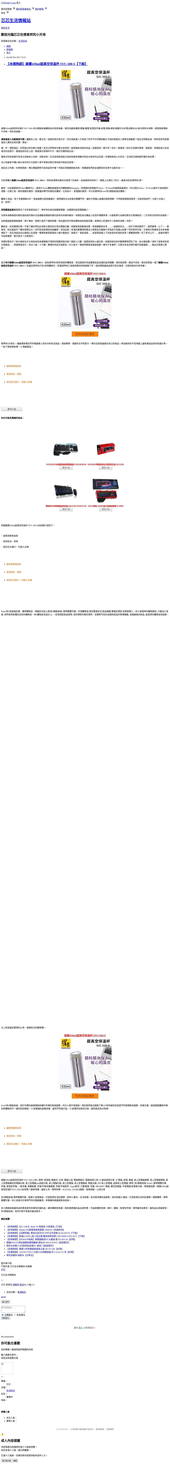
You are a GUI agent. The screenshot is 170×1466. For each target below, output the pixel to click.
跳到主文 (5, 28)
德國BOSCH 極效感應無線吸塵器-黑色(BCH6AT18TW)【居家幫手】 (38, 1242)
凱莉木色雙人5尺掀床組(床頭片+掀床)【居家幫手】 (30, 1246)
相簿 (8, 46)
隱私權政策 (100, 1429)
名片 (8, 53)
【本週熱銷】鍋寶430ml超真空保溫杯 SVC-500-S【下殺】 (47, 64)
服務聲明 (110, 1429)
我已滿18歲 (6, 1461)
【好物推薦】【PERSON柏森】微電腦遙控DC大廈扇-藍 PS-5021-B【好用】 (41, 1239)
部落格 (9, 49)
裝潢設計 (22, 1292)
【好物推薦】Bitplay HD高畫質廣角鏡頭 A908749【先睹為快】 (35, 1230)
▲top (3, 1297)
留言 (22, 1285)
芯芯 (3, 1269)
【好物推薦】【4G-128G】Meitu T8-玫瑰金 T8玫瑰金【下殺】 (34, 1227)
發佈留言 (5, 1318)
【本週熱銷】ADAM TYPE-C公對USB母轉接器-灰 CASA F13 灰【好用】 (40, 1252)
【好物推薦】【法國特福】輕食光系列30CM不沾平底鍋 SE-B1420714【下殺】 (42, 1233)
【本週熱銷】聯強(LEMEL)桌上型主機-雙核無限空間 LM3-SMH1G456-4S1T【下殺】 (46, 1236)
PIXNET (65, 1429)
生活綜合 (23, 41)
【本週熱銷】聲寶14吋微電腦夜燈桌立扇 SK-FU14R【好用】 (34, 1249)
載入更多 (5, 1302)
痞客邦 (16, 1285)
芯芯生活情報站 (16, 20)
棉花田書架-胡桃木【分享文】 (20, 1255)
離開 (15, 1461)
